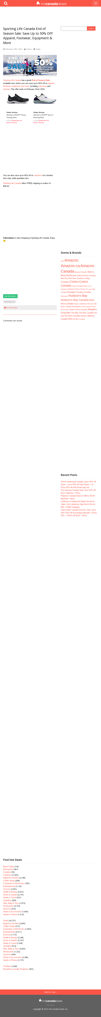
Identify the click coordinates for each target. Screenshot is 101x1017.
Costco (74, 281)
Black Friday (8, 866)
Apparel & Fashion (11, 878)
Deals (38, 49)
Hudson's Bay (78, 295)
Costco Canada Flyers (79, 286)
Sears (72, 309)
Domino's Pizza (74, 289)
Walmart (83, 316)
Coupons (7, 875)
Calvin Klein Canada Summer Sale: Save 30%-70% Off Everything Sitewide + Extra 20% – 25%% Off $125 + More (79, 513)
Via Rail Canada (72, 316)
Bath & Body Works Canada (84, 275)
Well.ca (71, 319)
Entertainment (9, 886)
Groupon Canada (83, 292)
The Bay (74, 313)
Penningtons (76, 307)
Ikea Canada (67, 303)
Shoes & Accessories (12, 911)
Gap (90, 289)
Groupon (71, 292)
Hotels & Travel (9, 897)
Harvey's (64, 296)
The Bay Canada (86, 313)
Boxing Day (8, 869)
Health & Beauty (10, 892)
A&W (62, 261)
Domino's (64, 289)
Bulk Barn (72, 278)
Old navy (90, 304)
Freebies (7, 966)
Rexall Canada (86, 306)
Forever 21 (84, 289)
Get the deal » (10, 296)
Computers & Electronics (14, 883)
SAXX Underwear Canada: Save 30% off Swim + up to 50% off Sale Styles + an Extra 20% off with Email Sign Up (78, 484)
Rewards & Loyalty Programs (16, 969)
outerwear (42, 86)
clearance (38, 175)
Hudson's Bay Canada (75, 299)
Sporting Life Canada (12, 80)
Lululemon (82, 304)
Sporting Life (9, 301)
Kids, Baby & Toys (11, 903)
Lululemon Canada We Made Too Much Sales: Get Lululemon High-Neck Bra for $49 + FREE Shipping (78, 504)
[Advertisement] (30, 149)
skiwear (6, 89)
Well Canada (80, 319)
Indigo (76, 304)
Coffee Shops (9, 880)
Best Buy (64, 278)
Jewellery (7, 900)
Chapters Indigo (83, 278)
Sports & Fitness (10, 914)
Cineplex (65, 282)
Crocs (90, 286)
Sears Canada (81, 309)
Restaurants (8, 906)
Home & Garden (10, 895)
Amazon (71, 260)
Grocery (6, 889)
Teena (29, 49)
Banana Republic (81, 272)
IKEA (91, 300)
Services (7, 909)
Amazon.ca (70, 266)
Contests (7, 872)
